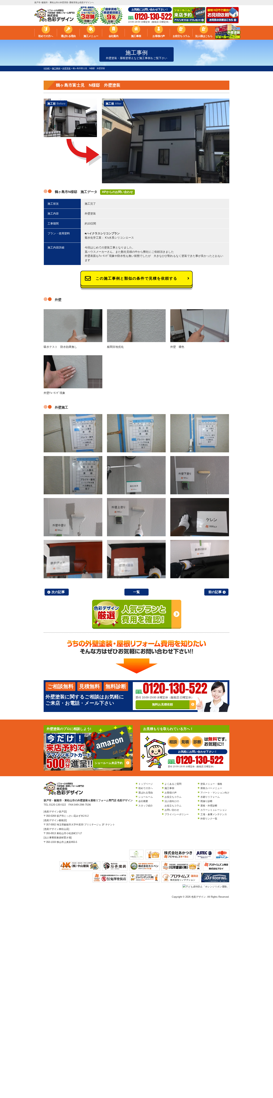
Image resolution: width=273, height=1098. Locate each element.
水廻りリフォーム (210, 797)
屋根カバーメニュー (211, 788)
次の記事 (58, 592)
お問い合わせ (172, 810)
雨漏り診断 (206, 801)
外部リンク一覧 (208, 818)
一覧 (136, 592)
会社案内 (113, 36)
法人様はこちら (203, 36)
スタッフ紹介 (145, 805)
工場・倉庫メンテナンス (213, 814)
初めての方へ (45, 36)
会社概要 (143, 801)
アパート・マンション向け (214, 792)
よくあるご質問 (173, 784)
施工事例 (136, 36)
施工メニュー (91, 36)
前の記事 (215, 592)
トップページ (145, 784)
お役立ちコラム (181, 36)
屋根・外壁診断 (208, 805)
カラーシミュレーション (213, 810)
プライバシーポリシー (177, 814)
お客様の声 (158, 36)
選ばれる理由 (68, 36)
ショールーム (145, 797)
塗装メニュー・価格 (211, 784)
